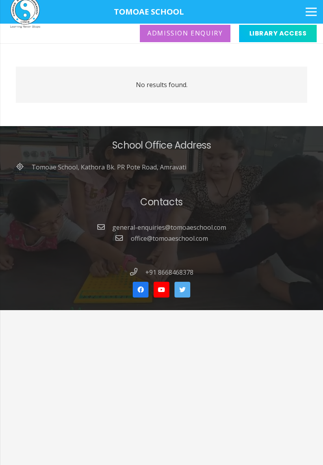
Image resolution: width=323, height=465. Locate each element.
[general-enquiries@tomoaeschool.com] (105, 227)
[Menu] (311, 12)
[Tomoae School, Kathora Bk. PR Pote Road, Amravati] (24, 167)
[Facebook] (141, 290)
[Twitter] (182, 290)
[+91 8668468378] (137, 272)
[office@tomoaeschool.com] (123, 238)
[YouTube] (161, 290)
